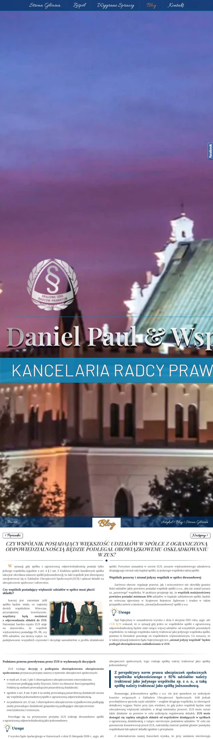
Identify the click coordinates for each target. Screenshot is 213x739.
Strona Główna (44, 5)
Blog (151, 5)
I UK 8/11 (115, 624)
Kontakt (176, 5)
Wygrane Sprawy (116, 5)
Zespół (79, 5)
